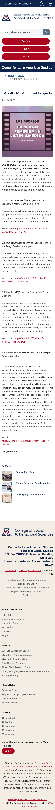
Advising (6, 614)
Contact (26, 41)
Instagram (10, 726)
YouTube (9, 734)
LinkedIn (9, 730)
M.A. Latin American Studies (16, 659)
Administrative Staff (12, 698)
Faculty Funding (10, 675)
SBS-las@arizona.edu (30, 570)
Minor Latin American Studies (17, 655)
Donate (26, 56)
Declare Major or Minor (13, 619)
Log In (8, 750)
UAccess (6, 631)
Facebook (10, 718)
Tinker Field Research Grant (16, 667)
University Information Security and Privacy (27, 799)
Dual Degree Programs (13, 663)
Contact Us (10, 570)
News (21, 75)
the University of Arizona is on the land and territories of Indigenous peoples (27, 767)
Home (11, 75)
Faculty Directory (10, 702)
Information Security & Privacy (21, 587)
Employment (14, 580)
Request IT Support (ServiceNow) (18, 694)
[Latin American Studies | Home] (27, 17)
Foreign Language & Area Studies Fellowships (25, 671)
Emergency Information (35, 580)
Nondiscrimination (27, 583)
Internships (7, 627)
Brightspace (8, 635)
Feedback (27, 595)
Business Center (10, 690)
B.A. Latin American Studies (16, 650)
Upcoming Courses (11, 623)
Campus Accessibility (20, 591)
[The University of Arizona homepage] (17, 3)
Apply (26, 48)
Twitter (8, 722)
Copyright (44, 587)
